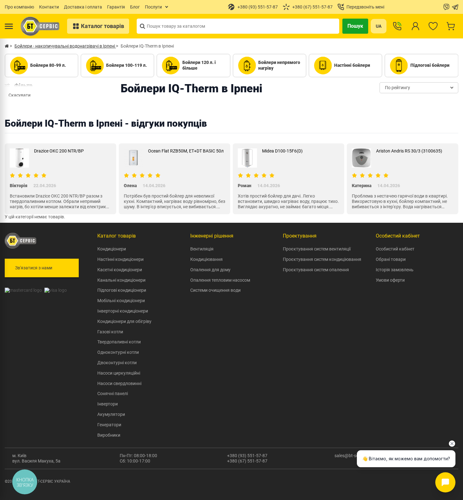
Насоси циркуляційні (118, 373)
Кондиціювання (206, 259)
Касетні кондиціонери (119, 269)
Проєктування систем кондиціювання (322, 259)
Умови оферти (390, 280)
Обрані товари (391, 259)
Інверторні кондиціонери (122, 310)
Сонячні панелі (112, 393)
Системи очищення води (215, 290)
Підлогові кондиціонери (121, 290)
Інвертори (107, 403)
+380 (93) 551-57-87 (247, 455)
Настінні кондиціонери (120, 259)
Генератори (109, 424)
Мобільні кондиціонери (121, 300)
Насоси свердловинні (119, 383)
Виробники (108, 435)
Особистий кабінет (395, 248)
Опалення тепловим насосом (220, 280)
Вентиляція (202, 248)
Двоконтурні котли (117, 362)
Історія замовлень (395, 269)
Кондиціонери (111, 248)
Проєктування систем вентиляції (317, 248)
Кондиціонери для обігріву (124, 321)
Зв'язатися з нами (33, 267)
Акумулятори (111, 414)
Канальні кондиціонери (121, 280)
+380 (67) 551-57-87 (247, 460)
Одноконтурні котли (118, 352)
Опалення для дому (210, 269)
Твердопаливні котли (119, 341)
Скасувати (20, 95)
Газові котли (110, 331)
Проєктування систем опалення (316, 269)
